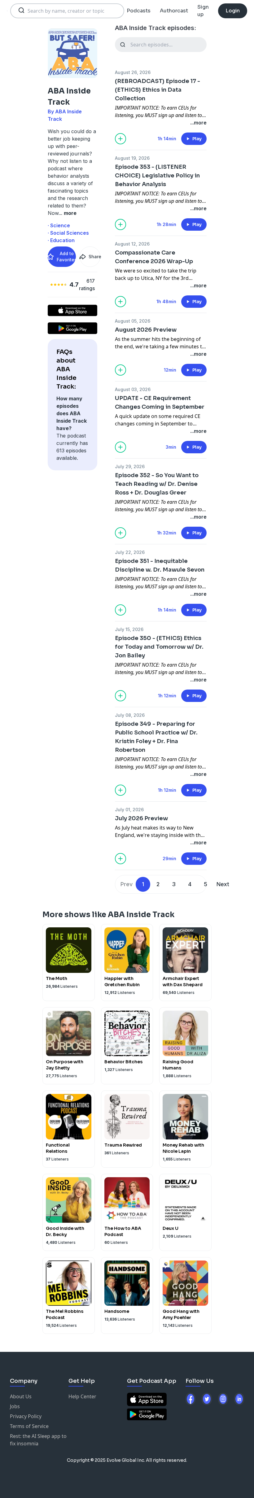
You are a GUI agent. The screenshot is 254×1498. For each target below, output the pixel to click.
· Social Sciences (68, 233)
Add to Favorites (66, 256)
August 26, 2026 (133, 72)
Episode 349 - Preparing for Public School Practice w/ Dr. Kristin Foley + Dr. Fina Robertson (156, 737)
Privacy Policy (26, 1416)
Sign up (203, 11)
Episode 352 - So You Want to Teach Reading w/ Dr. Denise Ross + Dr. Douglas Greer (157, 484)
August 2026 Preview (146, 329)
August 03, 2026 (133, 389)
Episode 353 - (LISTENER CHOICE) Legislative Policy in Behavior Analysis (157, 175)
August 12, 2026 (132, 243)
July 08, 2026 (130, 715)
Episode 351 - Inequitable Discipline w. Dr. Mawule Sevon (159, 565)
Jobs (15, 1406)
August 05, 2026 (132, 321)
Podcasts (139, 10)
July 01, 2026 (129, 809)
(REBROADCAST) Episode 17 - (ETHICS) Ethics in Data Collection (157, 90)
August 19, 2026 (132, 158)
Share (94, 256)
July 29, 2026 (130, 466)
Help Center (82, 1396)
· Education (61, 240)
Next (223, 884)
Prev (126, 884)
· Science (59, 225)
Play (197, 139)
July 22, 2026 (130, 552)
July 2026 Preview (141, 818)
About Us (21, 1396)
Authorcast (174, 10)
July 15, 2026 (129, 629)
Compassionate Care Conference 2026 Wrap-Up (154, 257)
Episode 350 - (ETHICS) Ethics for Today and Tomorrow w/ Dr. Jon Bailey (159, 647)
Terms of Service (29, 1426)
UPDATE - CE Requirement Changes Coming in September (159, 402)
